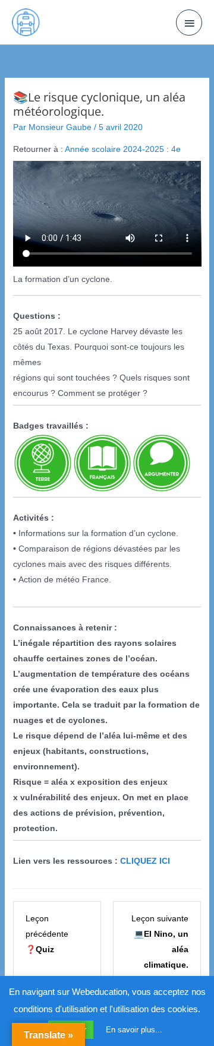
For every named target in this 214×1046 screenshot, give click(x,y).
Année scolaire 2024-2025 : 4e (123, 149)
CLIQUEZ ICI (145, 861)
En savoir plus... (134, 1029)
